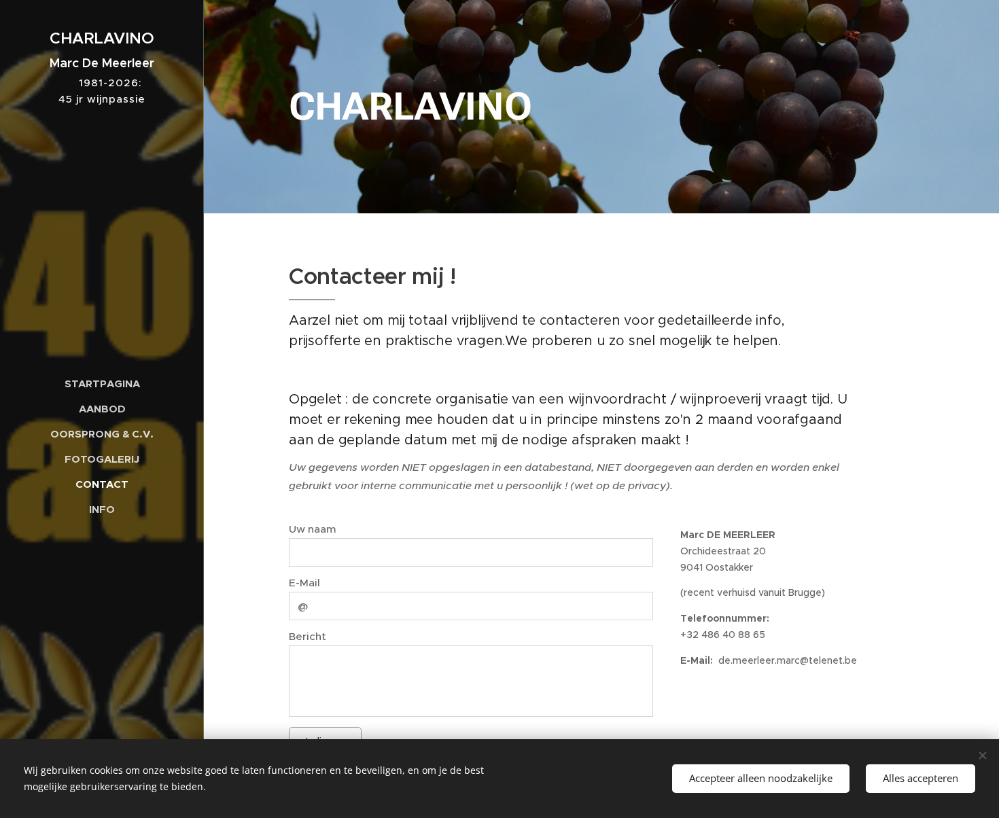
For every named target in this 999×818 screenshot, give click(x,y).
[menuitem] (102, 383)
